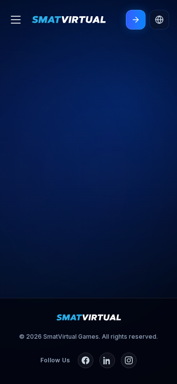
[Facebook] (85, 360)
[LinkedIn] (107, 360)
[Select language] (159, 20)
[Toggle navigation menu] (16, 20)
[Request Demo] (136, 20)
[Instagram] (129, 360)
